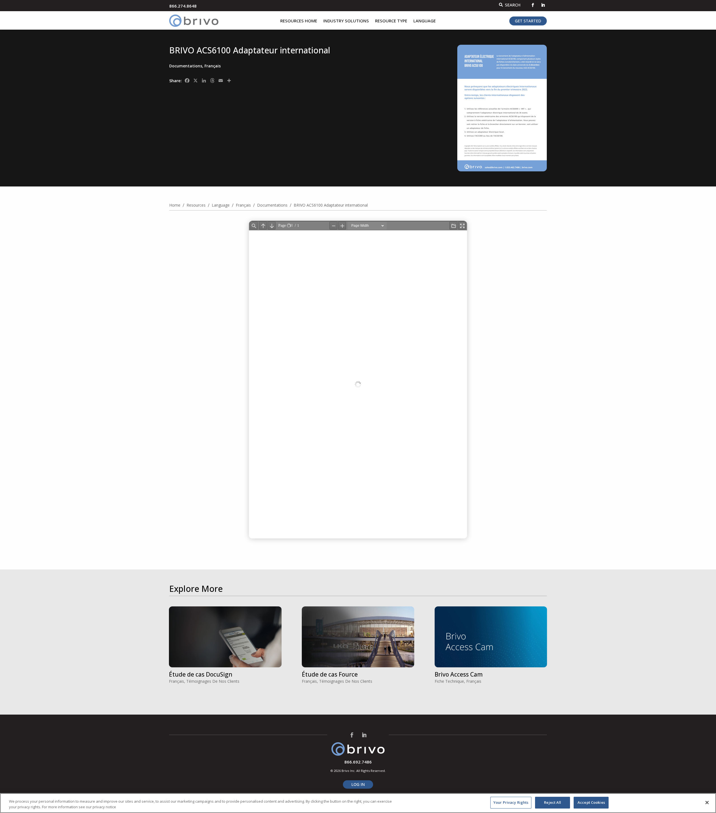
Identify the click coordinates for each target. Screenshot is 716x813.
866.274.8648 (183, 6)
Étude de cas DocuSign (200, 674)
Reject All (552, 802)
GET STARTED (528, 20)
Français (212, 65)
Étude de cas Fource (330, 674)
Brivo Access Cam (459, 674)
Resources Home (298, 21)
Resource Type (391, 21)
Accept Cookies (591, 802)
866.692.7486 (358, 762)
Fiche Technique (449, 681)
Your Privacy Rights (510, 802)
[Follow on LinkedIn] (543, 5)
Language (424, 21)
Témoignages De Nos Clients (212, 681)
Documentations (185, 65)
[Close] (707, 802)
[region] (358, 803)
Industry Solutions (346, 21)
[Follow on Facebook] (533, 5)
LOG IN (358, 784)
